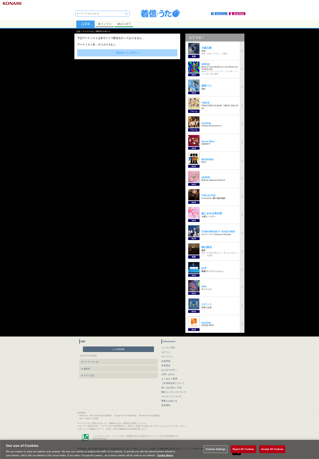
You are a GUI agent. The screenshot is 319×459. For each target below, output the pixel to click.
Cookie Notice (165, 455)
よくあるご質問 (169, 378)
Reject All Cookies (243, 449)
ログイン (165, 352)
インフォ (106, 23)
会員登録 (165, 361)
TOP (78, 31)
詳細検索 (119, 349)
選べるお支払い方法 (171, 387)
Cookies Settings (215, 449)
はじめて (125, 23)
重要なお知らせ (169, 401)
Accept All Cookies (272, 449)
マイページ (167, 356)
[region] (159, 449)
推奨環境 (165, 405)
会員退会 (165, 365)
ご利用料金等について (172, 383)
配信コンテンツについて (173, 392)
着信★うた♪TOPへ (127, 52)
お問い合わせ (168, 374)
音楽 (87, 23)
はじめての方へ (169, 370)
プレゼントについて (171, 396)
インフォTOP (168, 347)
